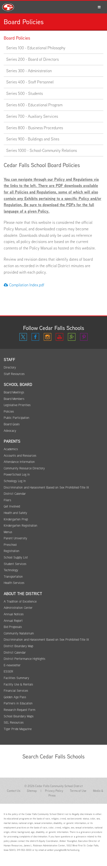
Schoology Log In (15, 481)
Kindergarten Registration (20, 525)
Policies (9, 411)
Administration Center (18, 607)
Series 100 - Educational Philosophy (35, 48)
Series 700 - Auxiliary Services (32, 116)
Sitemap (32, 791)
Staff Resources (14, 373)
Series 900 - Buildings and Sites (32, 139)
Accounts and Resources (20, 455)
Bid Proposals (13, 626)
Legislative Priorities (17, 405)
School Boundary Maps (19, 716)
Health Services (14, 582)
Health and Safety (15, 512)
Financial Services (16, 690)
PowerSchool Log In (17, 474)
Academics (11, 449)
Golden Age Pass (15, 697)
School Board (18, 384)
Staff (9, 360)
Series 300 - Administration (29, 71)
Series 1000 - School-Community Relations (41, 150)
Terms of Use (78, 791)
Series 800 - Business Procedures (34, 128)
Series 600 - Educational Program (34, 105)
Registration (11, 551)
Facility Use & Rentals (18, 684)
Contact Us (13, 791)
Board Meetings (14, 392)
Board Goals (12, 424)
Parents (12, 441)
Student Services (15, 563)
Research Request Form (19, 709)
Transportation (13, 576)
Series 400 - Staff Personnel (30, 82)
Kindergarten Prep (16, 519)
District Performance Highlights (24, 658)
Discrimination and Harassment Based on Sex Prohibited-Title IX (46, 487)
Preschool (10, 544)
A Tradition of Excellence (20, 601)
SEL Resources (14, 722)
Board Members (14, 398)
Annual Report (13, 620)
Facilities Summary (16, 678)
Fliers (7, 500)
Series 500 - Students (24, 93)
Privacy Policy (54, 791)
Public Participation (16, 417)
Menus (8, 532)
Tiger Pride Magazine (18, 729)
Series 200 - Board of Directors (32, 59)
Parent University (15, 538)
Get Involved (12, 506)
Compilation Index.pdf (26, 285)
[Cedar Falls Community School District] (53, 7)
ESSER (8, 671)
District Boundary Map (18, 646)
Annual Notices (14, 614)
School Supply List (16, 557)
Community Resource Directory (24, 468)
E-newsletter (12, 665)
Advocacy (10, 430)
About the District (23, 594)
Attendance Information (19, 461)
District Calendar (15, 493)
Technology (11, 570)
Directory (10, 367)
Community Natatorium (19, 633)
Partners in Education (18, 703)
